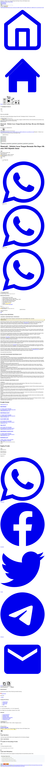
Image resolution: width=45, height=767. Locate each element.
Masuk (11, 1)
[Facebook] (0, 697)
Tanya (4, 130)
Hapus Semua (4, 118)
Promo (6, 1)
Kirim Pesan (4, 693)
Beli (6, 307)
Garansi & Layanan (6, 719)
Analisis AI (10, 118)
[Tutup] (1, 109)
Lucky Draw (3, 316)
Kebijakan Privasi (6, 715)
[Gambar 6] (31, 143)
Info (1, 312)
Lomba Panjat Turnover (9, 316)
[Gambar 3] (14, 143)
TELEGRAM (26, 765)
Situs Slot (14, 344)
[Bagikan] (1, 442)
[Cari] (1, 5)
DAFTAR (6, 727)
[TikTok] (3, 697)
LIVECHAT (22, 766)
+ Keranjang (7, 130)
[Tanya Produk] (8, 307)
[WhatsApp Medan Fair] (24, 246)
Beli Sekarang (12, 130)
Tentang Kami (5, 701)
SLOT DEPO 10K (18, 7)
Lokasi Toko (5, 703)
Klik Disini (11, 304)
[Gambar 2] (9, 143)
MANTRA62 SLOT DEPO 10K (11, 131)
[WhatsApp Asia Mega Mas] (24, 202)
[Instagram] (2, 697)
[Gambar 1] (3, 143)
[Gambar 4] (20, 143)
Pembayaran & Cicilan (6, 718)
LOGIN (2, 727)
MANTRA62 (2, 1)
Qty (1, 306)
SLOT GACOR (37, 7)
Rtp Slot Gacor (16, 316)
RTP (9, 766)
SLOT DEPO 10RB (25, 7)
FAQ (3, 704)
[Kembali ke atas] (1, 443)
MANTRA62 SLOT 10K (10, 7)
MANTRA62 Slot (35, 349)
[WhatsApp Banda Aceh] (24, 290)
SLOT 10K (42, 7)
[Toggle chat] (1, 731)
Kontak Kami (5, 702)
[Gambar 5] (25, 143)
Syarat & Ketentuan (6, 714)
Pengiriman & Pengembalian (8, 717)
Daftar (9, 1)
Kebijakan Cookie (6, 716)
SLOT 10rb (32, 131)
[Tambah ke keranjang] (4, 442)
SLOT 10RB (31, 7)
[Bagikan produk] (1, 130)
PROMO (11, 765)
